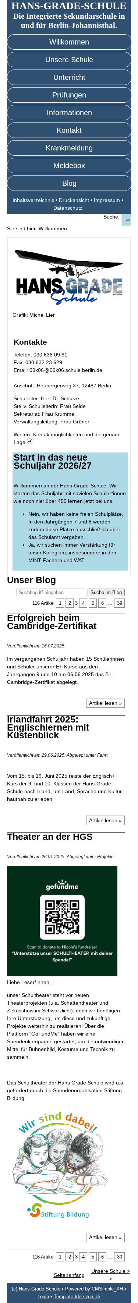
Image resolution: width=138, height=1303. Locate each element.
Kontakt (69, 130)
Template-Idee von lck (77, 1296)
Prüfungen (69, 95)
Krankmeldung (69, 148)
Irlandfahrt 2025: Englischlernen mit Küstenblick (48, 727)
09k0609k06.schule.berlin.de (65, 370)
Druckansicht (74, 200)
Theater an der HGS (50, 836)
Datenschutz (67, 208)
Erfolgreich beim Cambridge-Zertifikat (51, 622)
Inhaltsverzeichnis (33, 200)
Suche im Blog (106, 592)
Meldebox (69, 165)
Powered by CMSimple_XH (94, 1289)
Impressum (107, 200)
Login (43, 1296)
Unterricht (69, 77)
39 (119, 603)
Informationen (69, 113)
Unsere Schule (69, 60)
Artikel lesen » (105, 703)
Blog (69, 183)
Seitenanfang (69, 1275)
